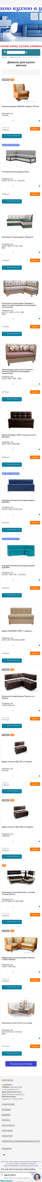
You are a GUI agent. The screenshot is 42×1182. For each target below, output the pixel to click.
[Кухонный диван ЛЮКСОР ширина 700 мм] (21, 91)
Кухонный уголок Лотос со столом (17, 1023)
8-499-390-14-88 (16, 1087)
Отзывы (6, 1109)
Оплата (6, 1120)
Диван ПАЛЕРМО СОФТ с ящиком (17, 631)
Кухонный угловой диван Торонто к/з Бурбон (18, 697)
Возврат (6, 1115)
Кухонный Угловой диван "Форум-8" (17, 237)
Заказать (35, 129)
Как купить (8, 1125)
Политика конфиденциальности (21, 1141)
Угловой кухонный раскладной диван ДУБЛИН (18, 566)
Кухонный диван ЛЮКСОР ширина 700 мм (20, 106)
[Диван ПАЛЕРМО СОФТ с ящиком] (21, 616)
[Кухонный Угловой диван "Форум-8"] (21, 222)
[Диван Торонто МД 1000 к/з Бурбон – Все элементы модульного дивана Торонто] (21, 812)
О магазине (8, 1104)
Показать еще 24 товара (21, 1064)
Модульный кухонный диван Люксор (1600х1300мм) (18, 958)
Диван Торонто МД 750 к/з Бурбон (17, 761)
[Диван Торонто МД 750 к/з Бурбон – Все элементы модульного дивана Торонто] (21, 746)
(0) (13, 121)
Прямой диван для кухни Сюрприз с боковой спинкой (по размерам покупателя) (17, 371)
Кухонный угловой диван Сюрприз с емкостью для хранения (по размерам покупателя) (19, 305)
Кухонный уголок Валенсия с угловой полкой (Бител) (18, 893)
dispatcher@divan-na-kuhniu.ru (13, 1094)
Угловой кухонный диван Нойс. (15, 172)
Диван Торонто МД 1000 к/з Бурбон (17, 827)
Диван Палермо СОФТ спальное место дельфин (19, 436)
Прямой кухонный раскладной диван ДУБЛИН (18, 501)
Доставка (7, 1130)
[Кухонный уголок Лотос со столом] (21, 1008)
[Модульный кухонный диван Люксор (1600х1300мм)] (21, 942)
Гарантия (7, 1136)
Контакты (7, 1080)
